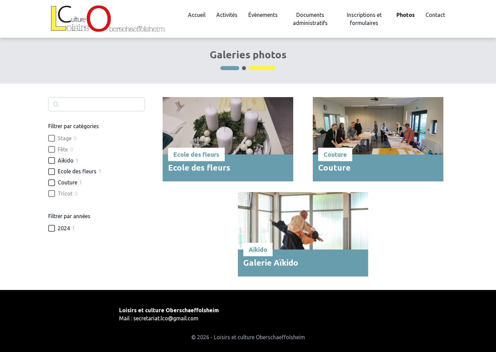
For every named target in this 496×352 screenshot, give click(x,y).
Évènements (263, 15)
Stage (65, 138)
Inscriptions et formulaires (364, 19)
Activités (227, 15)
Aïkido (66, 160)
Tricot (65, 193)
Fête (63, 149)
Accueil (196, 15)
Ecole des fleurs (77, 171)
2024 (64, 228)
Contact (435, 15)
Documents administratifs (310, 19)
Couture (67, 182)
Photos (405, 15)
